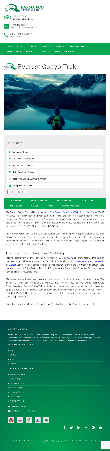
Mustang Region (17, 392)
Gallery (35, 206)
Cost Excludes (15, 206)
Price (50, 206)
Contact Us (70, 52)
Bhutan (59, 46)
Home (9, 46)
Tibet (32, 46)
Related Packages (70, 206)
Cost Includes (86, 201)
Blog (57, 52)
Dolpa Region (15, 397)
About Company (76, 46)
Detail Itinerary (63, 201)
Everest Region (16, 379)
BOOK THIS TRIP (17, 192)
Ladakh (45, 46)
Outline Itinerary (38, 201)
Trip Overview (14, 201)
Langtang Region (17, 383)
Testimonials (44, 52)
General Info (13, 52)
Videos (29, 52)
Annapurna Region (17, 374)
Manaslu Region (16, 388)
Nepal (20, 46)
